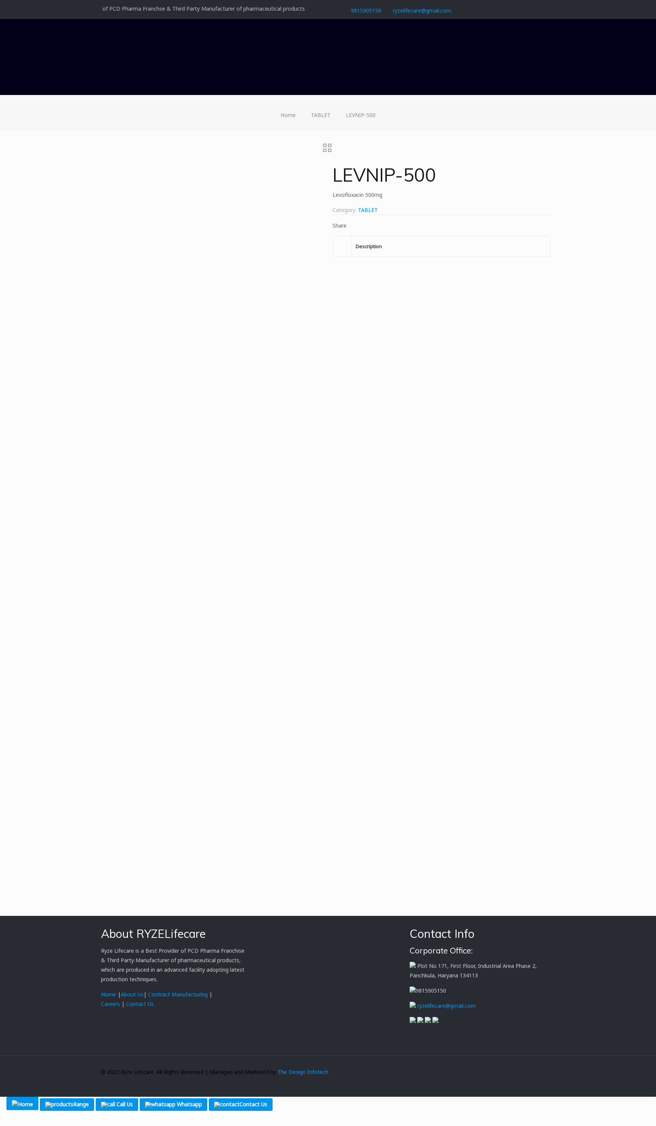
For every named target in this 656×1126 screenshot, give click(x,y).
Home (288, 115)
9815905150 (366, 10)
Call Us (124, 1104)
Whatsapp (188, 1104)
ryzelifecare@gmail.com (422, 10)
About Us (132, 994)
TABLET (321, 115)
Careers (111, 1003)
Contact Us (139, 1003)
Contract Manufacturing (178, 994)
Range (81, 1104)
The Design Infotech (303, 1071)
